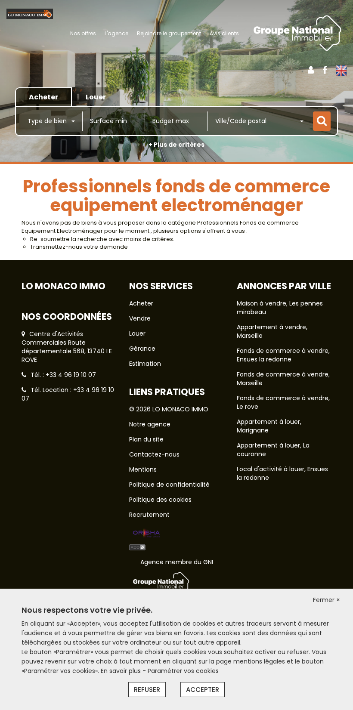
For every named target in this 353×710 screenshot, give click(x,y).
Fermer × (326, 600)
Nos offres (83, 33)
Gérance (142, 348)
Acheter (141, 303)
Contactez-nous (154, 454)
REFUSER (147, 689)
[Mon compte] (311, 70)
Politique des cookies (160, 499)
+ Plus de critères (176, 144)
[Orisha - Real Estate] (146, 533)
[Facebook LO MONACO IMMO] (324, 70)
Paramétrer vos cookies (183, 671)
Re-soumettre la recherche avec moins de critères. (102, 239)
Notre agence (149, 424)
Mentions (143, 469)
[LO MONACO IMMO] (29, 13)
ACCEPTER (202, 689)
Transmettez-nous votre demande (79, 247)
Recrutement (149, 514)
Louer (137, 333)
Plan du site (146, 439)
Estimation (145, 363)
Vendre (140, 318)
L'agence (116, 33)
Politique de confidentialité (169, 484)
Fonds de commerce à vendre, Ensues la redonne (283, 355)
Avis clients (224, 33)
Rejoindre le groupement (169, 33)
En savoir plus (121, 671)
